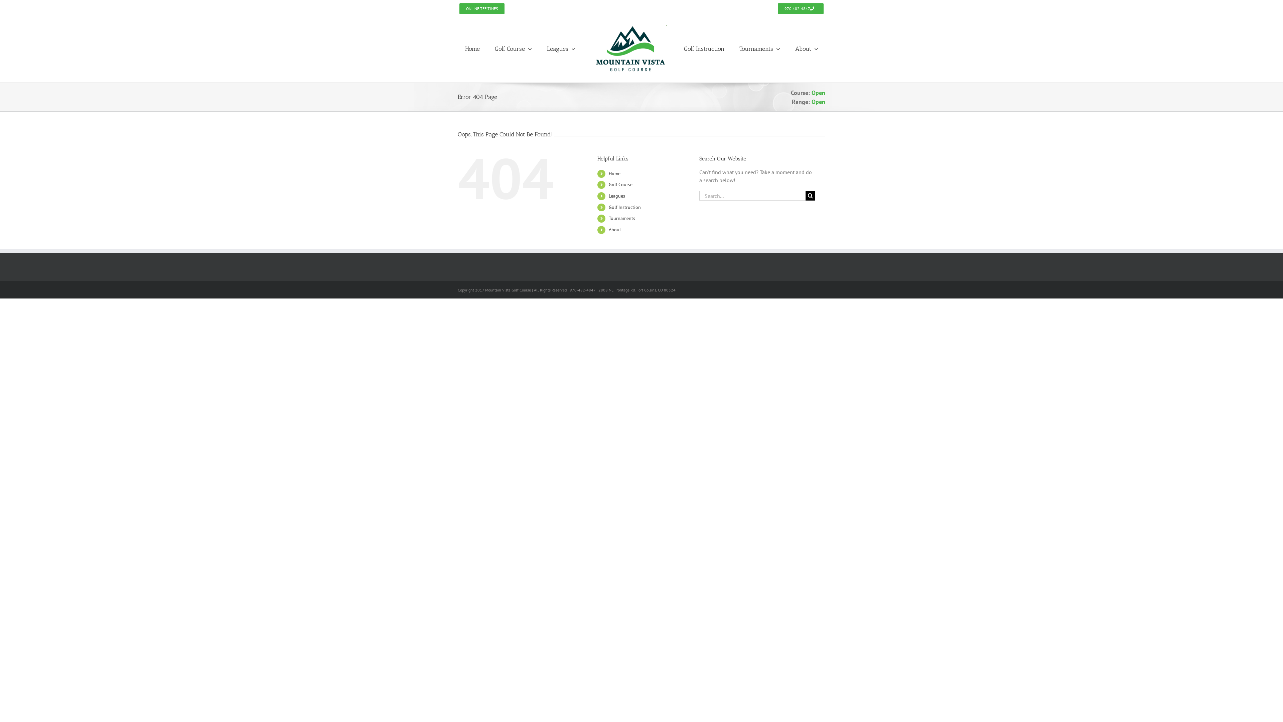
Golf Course (620, 185)
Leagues (617, 196)
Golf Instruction (625, 207)
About (615, 230)
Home (614, 173)
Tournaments (622, 218)
